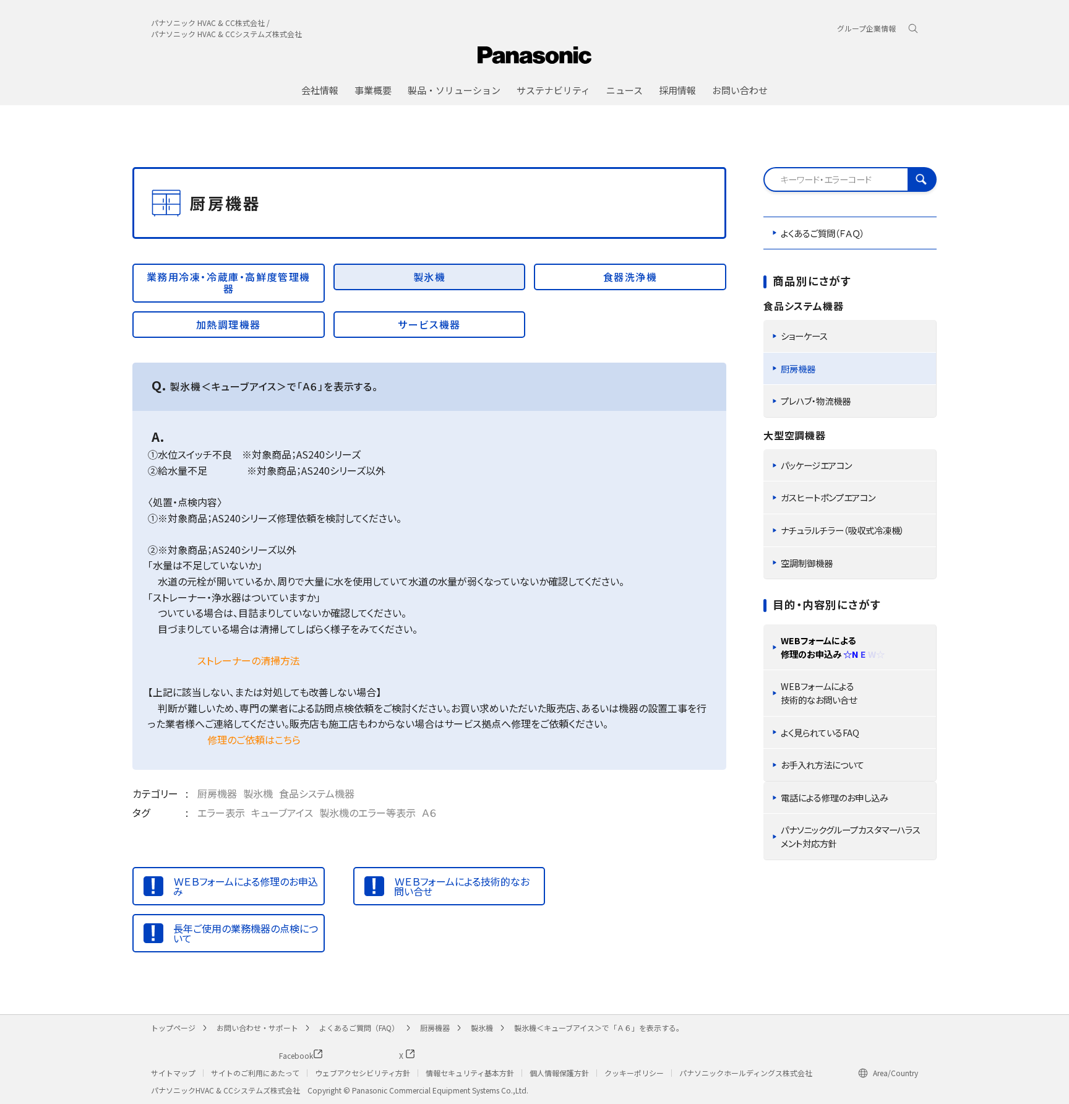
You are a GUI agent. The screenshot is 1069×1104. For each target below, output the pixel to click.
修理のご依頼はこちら (254, 739)
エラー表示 (221, 812)
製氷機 (429, 276)
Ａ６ (429, 812)
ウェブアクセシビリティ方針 (362, 1072)
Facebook (261, 1055)
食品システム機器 (316, 793)
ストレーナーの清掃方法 (248, 660)
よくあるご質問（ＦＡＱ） (823, 232)
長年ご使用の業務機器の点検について (245, 933)
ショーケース (804, 335)
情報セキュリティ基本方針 (470, 1072)
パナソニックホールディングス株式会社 (745, 1072)
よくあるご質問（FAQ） (359, 1027)
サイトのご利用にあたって (255, 1072)
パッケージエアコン (816, 465)
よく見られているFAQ (820, 732)
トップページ (173, 1027)
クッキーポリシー (634, 1072)
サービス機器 (429, 324)
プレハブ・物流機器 (816, 400)
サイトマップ (173, 1072)
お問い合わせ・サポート (257, 1027)
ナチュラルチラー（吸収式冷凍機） (842, 530)
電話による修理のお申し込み (834, 797)
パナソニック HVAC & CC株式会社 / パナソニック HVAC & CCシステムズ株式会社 (226, 28)
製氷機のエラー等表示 (367, 812)
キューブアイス (282, 812)
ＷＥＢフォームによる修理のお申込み (245, 886)
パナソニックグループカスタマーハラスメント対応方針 (851, 836)
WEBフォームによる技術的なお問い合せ (819, 692)
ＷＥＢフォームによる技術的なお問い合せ (462, 886)
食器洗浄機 (630, 276)
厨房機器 (217, 793)
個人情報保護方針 (559, 1072)
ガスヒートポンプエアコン (828, 497)
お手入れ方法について (822, 764)
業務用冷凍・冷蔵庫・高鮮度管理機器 (229, 282)
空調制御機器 (807, 562)
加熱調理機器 (229, 324)
